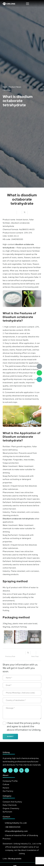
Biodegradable (15, 858)
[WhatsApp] (39, 373)
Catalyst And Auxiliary (12, 802)
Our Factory (8, 791)
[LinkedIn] (10, 770)
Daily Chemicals (10, 805)
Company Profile (10, 781)
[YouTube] (16, 770)
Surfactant (7, 812)
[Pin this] (38, 653)
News (5, 87)
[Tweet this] (24, 212)
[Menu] (27, 4)
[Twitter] (21, 770)
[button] (39, 3)
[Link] (9, 3)
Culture (6, 784)
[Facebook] (5, 770)
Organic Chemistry (11, 808)
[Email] (39, 366)
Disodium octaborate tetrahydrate (18, 518)
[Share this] (19, 212)
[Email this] (14, 212)
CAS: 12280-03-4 (11, 236)
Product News (15, 87)
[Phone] (39, 379)
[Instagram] (27, 770)
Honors (6, 788)
